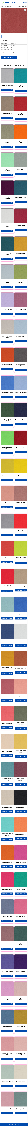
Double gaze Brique (7, 862)
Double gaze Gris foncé (20, 364)
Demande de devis (9, 57)
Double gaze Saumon (20, 696)
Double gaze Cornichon (20, 723)
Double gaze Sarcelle (7, 614)
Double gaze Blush (7, 503)
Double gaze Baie (20, 225)
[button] (25, 10)
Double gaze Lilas (7, 309)
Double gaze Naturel (7, 807)
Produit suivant (21, 6)
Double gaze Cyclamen (7, 197)
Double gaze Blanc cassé (7, 225)
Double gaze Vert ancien (20, 943)
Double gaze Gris (7, 531)
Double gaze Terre (7, 558)
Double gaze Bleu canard (20, 85)
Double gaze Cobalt (20, 614)
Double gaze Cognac (20, 668)
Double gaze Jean (7, 916)
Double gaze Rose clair (20, 1053)
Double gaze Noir (20, 807)
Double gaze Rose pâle (7, 998)
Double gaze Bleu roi (7, 392)
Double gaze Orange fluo (20, 141)
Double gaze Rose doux (20, 998)
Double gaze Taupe (7, 113)
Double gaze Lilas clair (7, 943)
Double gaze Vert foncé (7, 419)
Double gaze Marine (20, 419)
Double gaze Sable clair (7, 336)
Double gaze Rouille (7, 364)
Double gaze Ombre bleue (7, 779)
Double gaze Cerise (21, 862)
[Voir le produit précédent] (2, 6)
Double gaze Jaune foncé (7, 668)
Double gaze (14, 53)
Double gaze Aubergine (20, 779)
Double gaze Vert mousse (7, 141)
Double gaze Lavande (7, 971)
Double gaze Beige (21, 586)
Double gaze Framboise (7, 586)
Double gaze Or (21, 1026)
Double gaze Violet (21, 309)
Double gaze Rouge (21, 531)
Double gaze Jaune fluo (21, 558)
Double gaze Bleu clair (20, 392)
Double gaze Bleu (20, 336)
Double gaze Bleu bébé (7, 281)
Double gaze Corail (7, 723)
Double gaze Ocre (20, 253)
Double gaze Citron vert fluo (7, 447)
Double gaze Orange (20, 834)
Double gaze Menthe (7, 1081)
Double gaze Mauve (7, 696)
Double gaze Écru (20, 1081)
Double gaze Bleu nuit (7, 641)
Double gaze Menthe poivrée (7, 834)
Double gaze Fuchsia (7, 889)
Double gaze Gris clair (7, 85)
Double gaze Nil (21, 169)
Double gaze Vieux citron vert (21, 281)
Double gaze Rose (20, 916)
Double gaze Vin (20, 447)
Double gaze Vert (20, 889)
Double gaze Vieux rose (7, 1053)
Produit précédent (7, 6)
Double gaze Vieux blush (21, 503)
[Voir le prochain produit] (26, 6)
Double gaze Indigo (7, 1026)
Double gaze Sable (7, 751)
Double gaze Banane (7, 476)
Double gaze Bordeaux (20, 113)
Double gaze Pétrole (20, 197)
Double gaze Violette (20, 971)
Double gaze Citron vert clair (7, 169)
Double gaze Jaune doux (21, 751)
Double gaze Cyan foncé (7, 253)
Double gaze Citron (21, 476)
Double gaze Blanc (21, 641)
